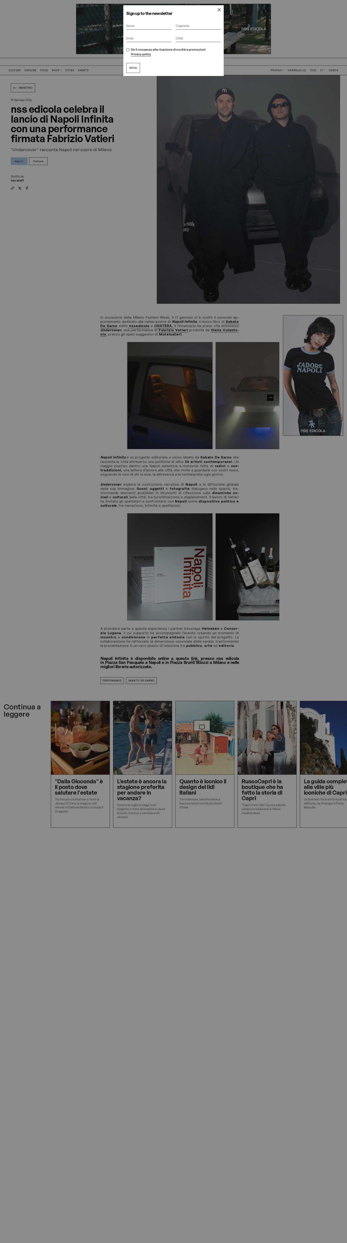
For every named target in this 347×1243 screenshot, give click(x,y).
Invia (133, 67)
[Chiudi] (219, 10)
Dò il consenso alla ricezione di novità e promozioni (168, 52)
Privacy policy (141, 54)
